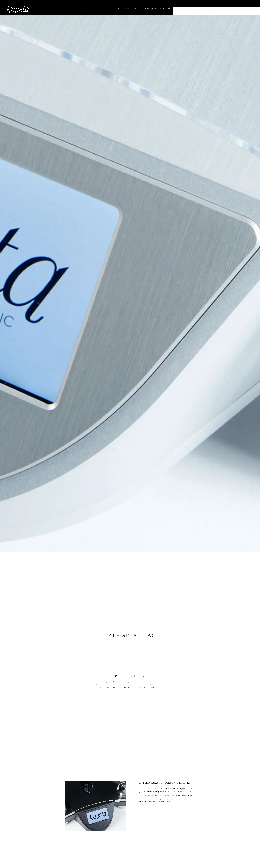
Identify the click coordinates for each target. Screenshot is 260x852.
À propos (125, 8)
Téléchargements (161, 8)
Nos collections (131, 8)
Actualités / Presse (142, 8)
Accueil (119, 8)
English (168, 8)
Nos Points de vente (151, 8)
